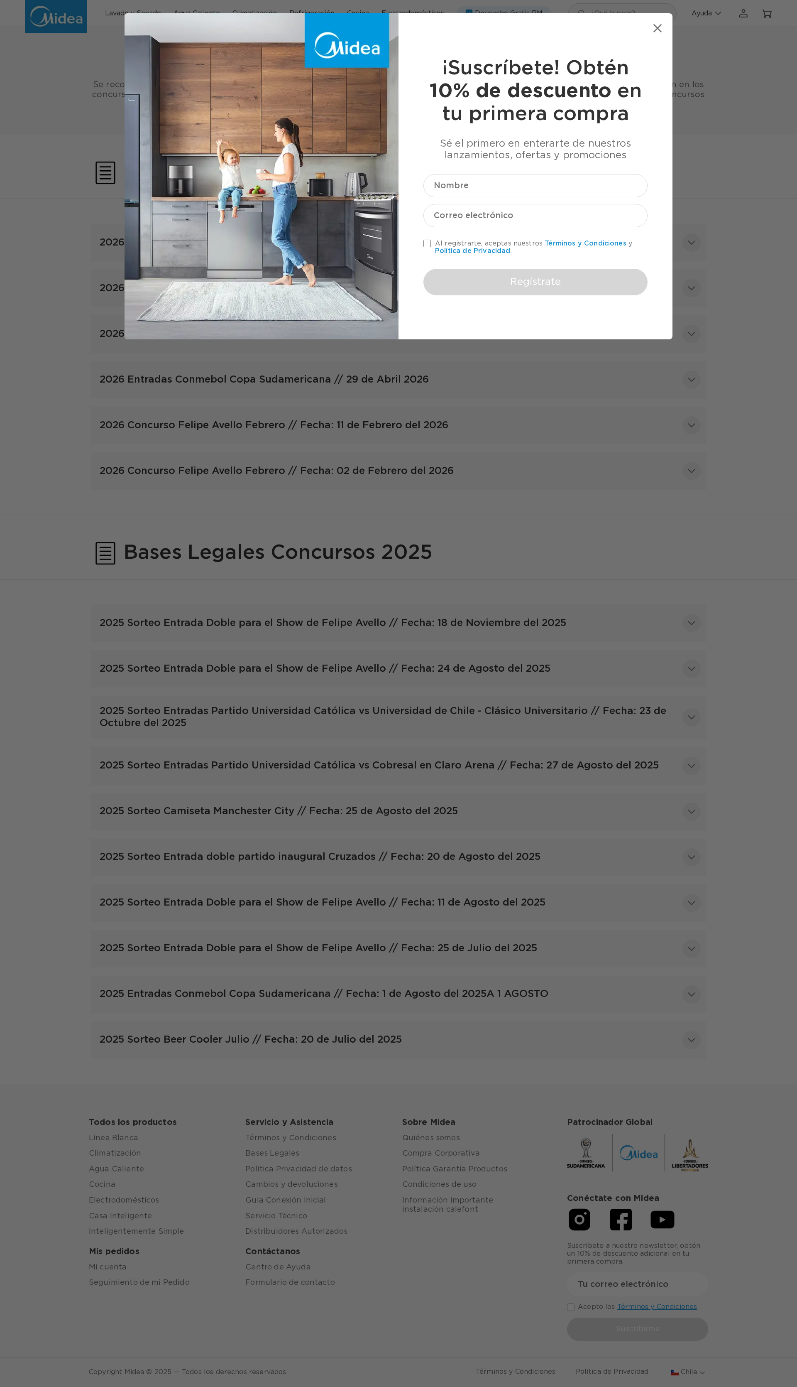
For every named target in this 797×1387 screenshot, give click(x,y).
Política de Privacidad (473, 251)
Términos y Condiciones (585, 243)
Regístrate (535, 282)
